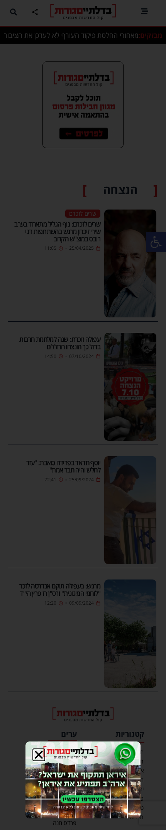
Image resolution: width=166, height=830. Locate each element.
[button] (38, 754)
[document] (83, 415)
